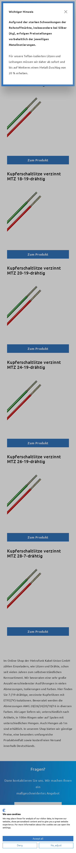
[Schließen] (66, 12)
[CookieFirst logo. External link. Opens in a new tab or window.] (4, 810)
